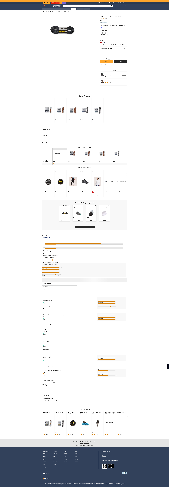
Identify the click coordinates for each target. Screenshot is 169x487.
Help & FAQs (44, 459)
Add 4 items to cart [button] (85, 226)
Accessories (47, 11)
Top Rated (101, 22)
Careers (65, 456)
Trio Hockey (54, 464)
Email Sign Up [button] (107, 2)
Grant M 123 (45, 331)
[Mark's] (61, 3)
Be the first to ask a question (47, 398)
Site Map (76, 456)
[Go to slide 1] (70, 47)
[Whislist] (121, 5)
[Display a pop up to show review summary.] (86, 193)
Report (53, 310)
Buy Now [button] (120, 61)
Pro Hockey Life (55, 461)
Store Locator (44, 461)
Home (43, 11)
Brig (43, 343)
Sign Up (104, 455)
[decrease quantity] (101, 58)
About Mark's (65, 453)
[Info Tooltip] (118, 54)
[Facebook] (43, 473)
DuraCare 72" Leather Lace (107, 16)
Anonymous (45, 358)
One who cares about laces (47, 300)
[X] (45, 473)
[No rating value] (70, 163)
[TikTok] (50, 473)
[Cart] (125, 5)
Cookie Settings (44, 467)
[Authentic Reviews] (46, 237)
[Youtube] (48, 473)
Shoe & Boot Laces (59, 11)
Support (111, 2)
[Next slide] (126, 0)
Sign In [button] (125, 2)
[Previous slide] (42, 0)
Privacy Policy (76, 453)
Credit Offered (101, 2)
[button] (111, 5)
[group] (95, 192)
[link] (103, 18)
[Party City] (64, 3)
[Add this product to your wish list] (109, 58)
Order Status (117, 5)
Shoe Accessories (52, 11)
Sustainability (65, 459)
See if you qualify (115, 27)
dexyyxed (44, 372)
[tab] (104, 44)
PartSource (54, 459)
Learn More (79, 0)
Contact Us (44, 464)
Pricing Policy (76, 459)
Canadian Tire (55, 453)
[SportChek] (57, 3)
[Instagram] (46, 473)
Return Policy (76, 461)
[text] (48, 121)
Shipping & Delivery (45, 456)
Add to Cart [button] (106, 61)
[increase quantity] (106, 58)
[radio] (101, 33)
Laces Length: (102, 34)
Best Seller (105, 22)
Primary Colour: (102, 30)
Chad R (44, 316)
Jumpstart (65, 461)
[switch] (44, 161)
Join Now (91, 445)
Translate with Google (46, 349)
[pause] (45, 0)
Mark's (54, 456)
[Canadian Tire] (53, 3)
